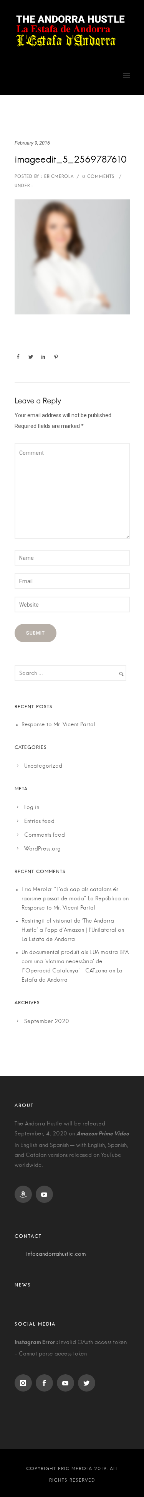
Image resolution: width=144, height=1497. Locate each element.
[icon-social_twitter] (88, 1383)
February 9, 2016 (32, 143)
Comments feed (44, 835)
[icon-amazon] (25, 1194)
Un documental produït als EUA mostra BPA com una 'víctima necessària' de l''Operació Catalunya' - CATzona (75, 962)
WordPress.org (42, 849)
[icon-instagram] (25, 1383)
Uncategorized (43, 766)
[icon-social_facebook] (46, 1383)
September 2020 (46, 1021)
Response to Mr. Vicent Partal (58, 724)
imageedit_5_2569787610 (71, 160)
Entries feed (39, 821)
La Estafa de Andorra (48, 939)
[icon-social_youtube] (46, 1194)
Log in (31, 807)
